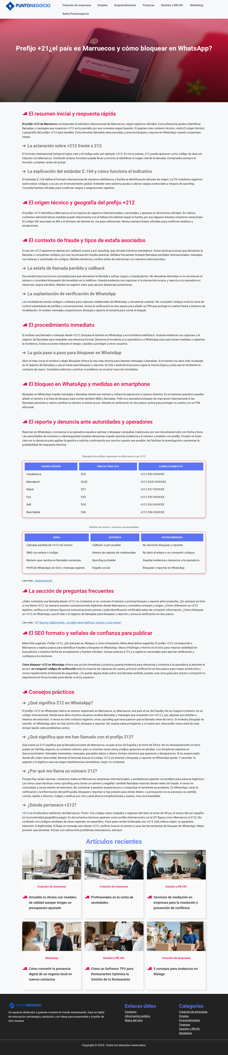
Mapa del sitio (134, 1020)
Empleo (103, 5)
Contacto (131, 1011)
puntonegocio (43, 580)
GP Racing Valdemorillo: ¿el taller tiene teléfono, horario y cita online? (78, 622)
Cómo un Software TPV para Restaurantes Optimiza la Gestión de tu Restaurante (112, 974)
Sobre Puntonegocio (75, 13)
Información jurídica (137, 1016)
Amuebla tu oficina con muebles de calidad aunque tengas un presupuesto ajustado (52, 902)
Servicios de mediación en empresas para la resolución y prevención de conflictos (176, 902)
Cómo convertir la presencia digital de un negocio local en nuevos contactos (50, 974)
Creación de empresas (76, 5)
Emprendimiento (125, 5)
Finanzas (148, 5)
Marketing (196, 5)
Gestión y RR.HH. (172, 5)
